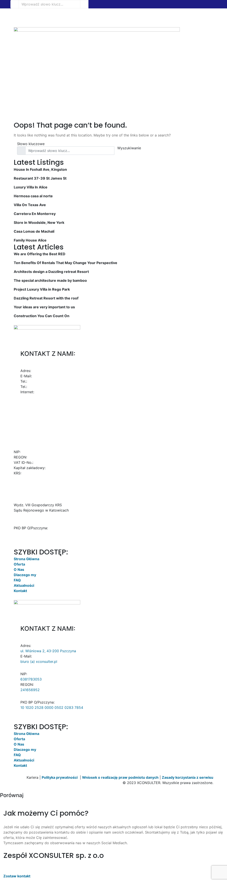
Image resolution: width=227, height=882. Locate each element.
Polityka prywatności (60, 777)
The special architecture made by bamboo (50, 280)
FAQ (17, 580)
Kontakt (20, 591)
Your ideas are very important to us (44, 307)
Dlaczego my (25, 575)
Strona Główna (26, 559)
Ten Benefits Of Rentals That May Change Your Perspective (65, 263)
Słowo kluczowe (31, 144)
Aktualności (24, 585)
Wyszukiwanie (129, 148)
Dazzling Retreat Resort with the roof (46, 298)
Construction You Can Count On (41, 316)
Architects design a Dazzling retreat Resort (51, 271)
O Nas (19, 569)
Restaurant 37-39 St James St (40, 178)
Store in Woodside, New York (39, 222)
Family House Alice (30, 240)
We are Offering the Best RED (39, 254)
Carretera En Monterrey (35, 213)
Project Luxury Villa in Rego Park (42, 289)
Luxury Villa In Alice (30, 187)
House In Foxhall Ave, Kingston (40, 169)
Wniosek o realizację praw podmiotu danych (120, 777)
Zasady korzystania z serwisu (187, 777)
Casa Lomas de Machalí (34, 231)
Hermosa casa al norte (33, 196)
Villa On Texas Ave (30, 205)
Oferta (19, 564)
